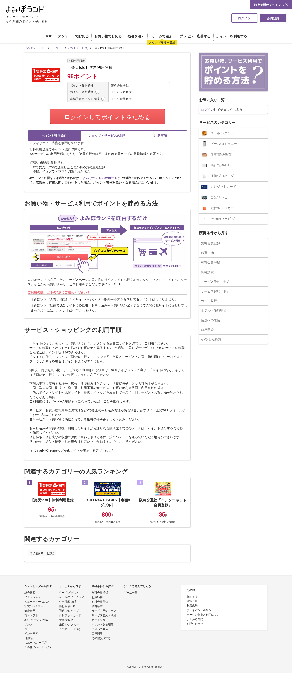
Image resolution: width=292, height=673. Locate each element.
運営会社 (192, 601)
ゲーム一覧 (130, 592)
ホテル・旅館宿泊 (214, 310)
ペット (28, 629)
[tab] (54, 136)
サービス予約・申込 (215, 281)
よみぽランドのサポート (99, 177)
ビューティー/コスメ (37, 601)
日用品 (28, 638)
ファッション (32, 597)
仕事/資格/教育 (221, 154)
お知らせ (192, 596)
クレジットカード (223, 186)
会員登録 (273, 18)
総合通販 (29, 592)
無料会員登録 (210, 243)
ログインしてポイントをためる (107, 116)
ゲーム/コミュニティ (225, 143)
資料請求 (207, 272)
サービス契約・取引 (215, 291)
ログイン (244, 18)
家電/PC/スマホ (33, 606)
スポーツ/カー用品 (35, 642)
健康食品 (29, 610)
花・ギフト (31, 615)
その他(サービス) (42, 553)
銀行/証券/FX (220, 165)
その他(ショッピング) (37, 647)
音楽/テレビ (219, 197)
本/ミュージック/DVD (37, 620)
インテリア (31, 633)
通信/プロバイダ (222, 175)
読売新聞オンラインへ (269, 5)
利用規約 (192, 605)
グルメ (28, 624)
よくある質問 (195, 619)
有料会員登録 (210, 262)
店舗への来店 (210, 320)
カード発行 (209, 300)
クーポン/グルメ (222, 133)
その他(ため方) (211, 339)
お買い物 (207, 252)
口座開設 (207, 329)
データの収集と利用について (204, 614)
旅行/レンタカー (222, 207)
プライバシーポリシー (200, 610)
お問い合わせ (195, 623)
